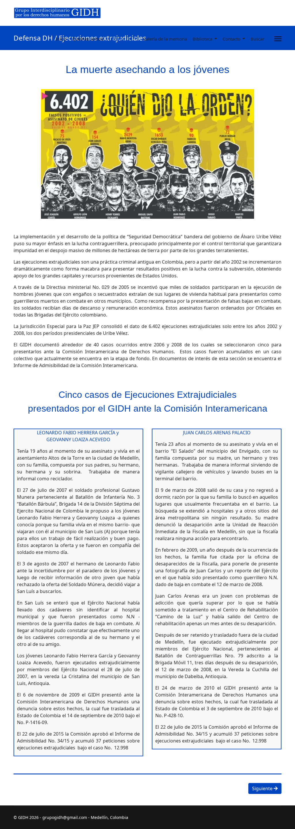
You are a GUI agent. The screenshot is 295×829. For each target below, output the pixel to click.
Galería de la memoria (165, 39)
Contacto (231, 39)
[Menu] (277, 39)
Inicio (61, 39)
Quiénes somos (87, 39)
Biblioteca (202, 39)
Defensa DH (121, 39)
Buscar (257, 39)
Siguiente (263, 788)
